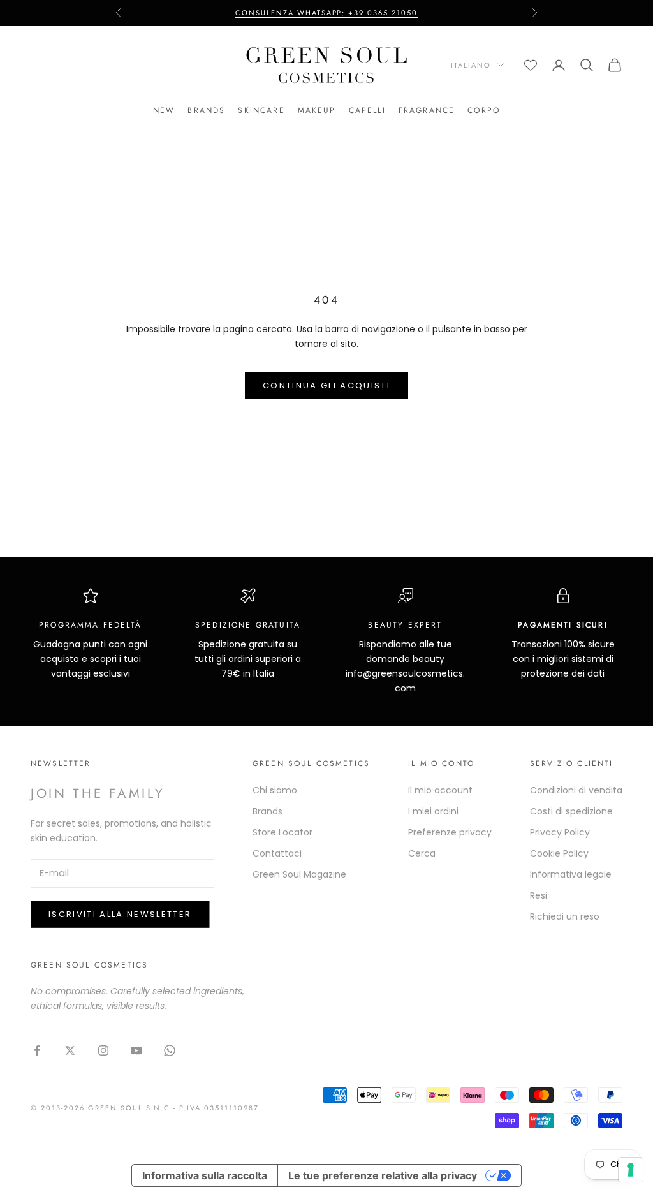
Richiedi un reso (564, 916)
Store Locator (282, 832)
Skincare (261, 110)
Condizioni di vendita (576, 790)
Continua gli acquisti (326, 385)
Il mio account (440, 790)
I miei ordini (433, 811)
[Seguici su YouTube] (136, 1050)
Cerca (422, 853)
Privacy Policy (560, 832)
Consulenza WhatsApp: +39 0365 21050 (326, 13)
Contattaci (277, 853)
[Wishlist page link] (530, 65)
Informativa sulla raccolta (204, 1175)
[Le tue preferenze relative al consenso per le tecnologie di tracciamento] (631, 1170)
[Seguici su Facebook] (37, 1050)
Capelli (367, 110)
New (164, 110)
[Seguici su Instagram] (103, 1050)
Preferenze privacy (450, 832)
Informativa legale (571, 874)
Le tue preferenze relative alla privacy (382, 1175)
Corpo (483, 110)
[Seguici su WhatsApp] (169, 1050)
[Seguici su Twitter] (70, 1050)
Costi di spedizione (571, 811)
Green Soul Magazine (299, 874)
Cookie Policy (559, 853)
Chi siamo (275, 790)
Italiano (471, 65)
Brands (206, 110)
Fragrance (427, 110)
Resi (538, 895)
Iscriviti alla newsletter (120, 914)
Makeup (317, 110)
